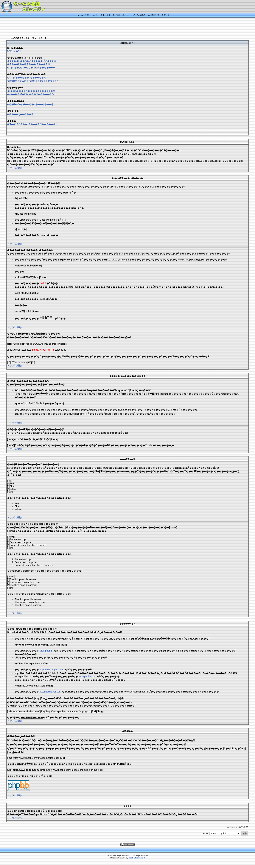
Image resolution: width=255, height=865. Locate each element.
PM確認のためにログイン (148, 15)
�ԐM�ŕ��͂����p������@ (26, 77)
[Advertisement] (123, 27)
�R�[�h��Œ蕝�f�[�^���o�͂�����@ (33, 81)
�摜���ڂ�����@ (20, 114)
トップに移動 (14, 167)
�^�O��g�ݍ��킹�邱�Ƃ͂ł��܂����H (31, 67)
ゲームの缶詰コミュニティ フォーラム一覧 (27, 38)
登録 (118, 15)
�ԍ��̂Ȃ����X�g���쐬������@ (31, 91)
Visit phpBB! (46, 650)
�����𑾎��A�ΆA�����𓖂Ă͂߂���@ (31, 61)
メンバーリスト (97, 15)
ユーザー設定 (128, 15)
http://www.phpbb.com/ (52, 669)
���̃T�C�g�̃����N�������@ (30, 104)
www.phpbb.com (87, 676)
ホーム (80, 15)
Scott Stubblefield (137, 858)
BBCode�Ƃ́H (14, 51)
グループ (110, 15)
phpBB (120, 856)
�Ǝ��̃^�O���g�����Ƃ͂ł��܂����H (32, 124)
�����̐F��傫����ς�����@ (28, 64)
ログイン (166, 15)
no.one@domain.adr (50, 691)
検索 (87, 15)
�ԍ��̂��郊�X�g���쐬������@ (30, 94)
